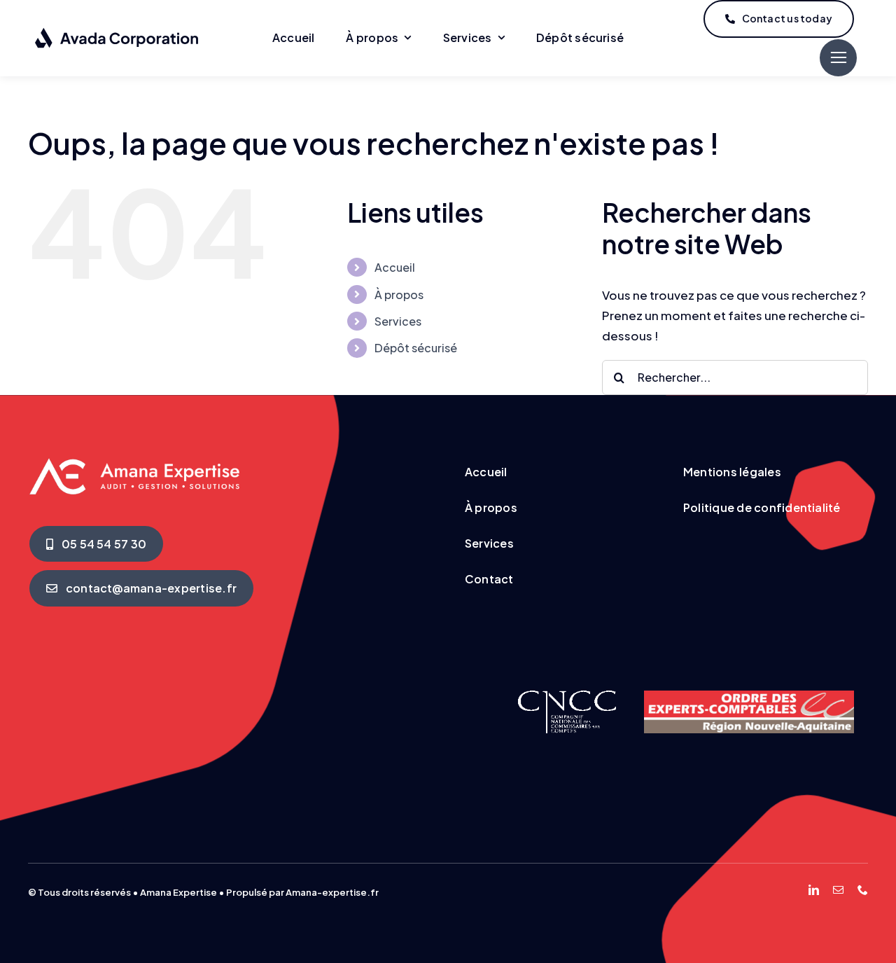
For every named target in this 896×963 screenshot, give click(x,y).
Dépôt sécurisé (415, 347)
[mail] (838, 890)
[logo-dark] (117, 33)
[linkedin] (813, 890)
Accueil (394, 267)
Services (397, 321)
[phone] (863, 890)
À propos (399, 294)
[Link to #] (838, 57)
